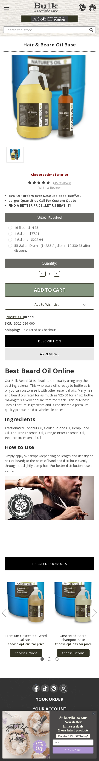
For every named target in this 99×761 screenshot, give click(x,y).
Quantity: (49, 263)
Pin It (54, 688)
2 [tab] (49, 659)
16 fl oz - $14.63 (26, 227)
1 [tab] (42, 659)
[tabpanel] (26, 616)
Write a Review (49, 187)
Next (94, 613)
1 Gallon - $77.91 (26, 233)
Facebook (36, 688)
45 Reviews (49, 354)
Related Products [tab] (49, 563)
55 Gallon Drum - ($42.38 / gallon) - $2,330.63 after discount (52, 248)
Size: (49, 217)
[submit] (91, 30)
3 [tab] (56, 659)
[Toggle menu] (6, 7)
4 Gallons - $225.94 (28, 239)
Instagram (63, 688)
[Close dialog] (94, 714)
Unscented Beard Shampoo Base (73, 638)
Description (49, 341)
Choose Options (26, 653)
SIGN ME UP (73, 750)
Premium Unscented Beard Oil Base (26, 638)
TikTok (45, 688)
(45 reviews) (62, 183)
